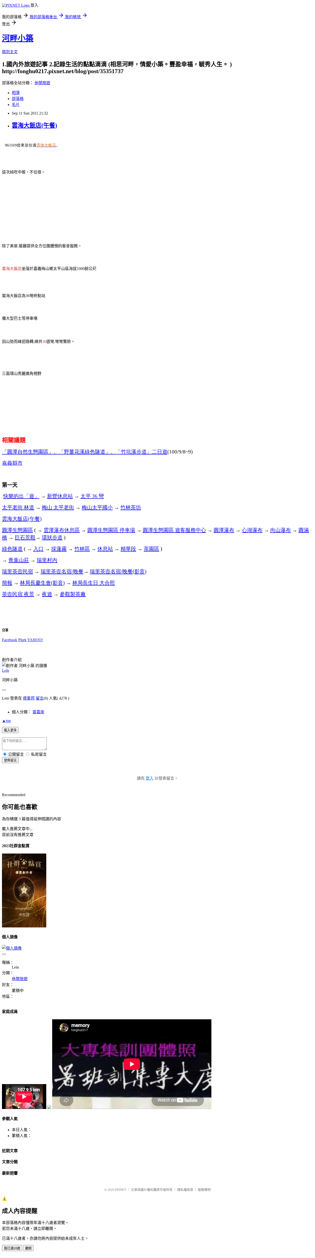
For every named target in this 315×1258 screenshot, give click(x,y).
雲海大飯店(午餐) (34, 125)
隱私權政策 (185, 1189)
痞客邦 (29, 698)
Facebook (9, 640)
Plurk (22, 640)
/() (118, 571)
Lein (5, 670)
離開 (28, 1248)
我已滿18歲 (12, 1248)
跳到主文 (10, 52)
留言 (40, 698)
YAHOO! (35, 640)
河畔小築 (17, 38)
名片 (16, 104)
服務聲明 (204, 1189)
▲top (6, 721)
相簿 (16, 93)
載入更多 (10, 730)
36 (92, 496)
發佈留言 (10, 760)
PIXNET (120, 1189)
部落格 (18, 99)
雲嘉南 (38, 712)
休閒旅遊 (42, 83)
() (22, 519)
